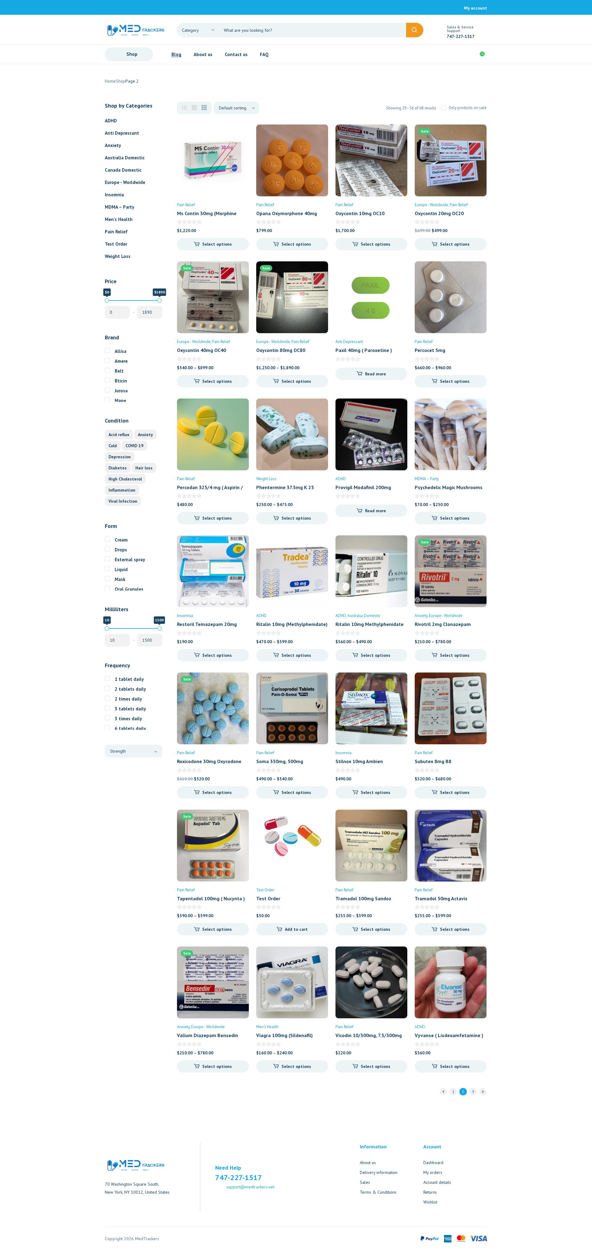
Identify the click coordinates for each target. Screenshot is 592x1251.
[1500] (159, 628)
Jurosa (121, 391)
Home (110, 81)
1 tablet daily (129, 679)
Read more (375, 374)
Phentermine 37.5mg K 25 (285, 487)
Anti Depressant (122, 133)
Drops (121, 550)
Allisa (120, 351)
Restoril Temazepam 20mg (207, 624)
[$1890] (159, 300)
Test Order (116, 244)
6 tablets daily (130, 728)
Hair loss (144, 468)
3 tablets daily (130, 709)
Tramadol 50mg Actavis (441, 898)
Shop (120, 81)
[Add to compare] (239, 147)
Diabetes (118, 468)
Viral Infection (123, 501)
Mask (120, 579)
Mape (120, 400)
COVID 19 (134, 445)
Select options (217, 244)
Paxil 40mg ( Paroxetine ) (363, 350)
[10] (107, 628)
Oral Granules (129, 589)
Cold (113, 445)
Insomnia (114, 195)
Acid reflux (119, 434)
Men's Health (119, 219)
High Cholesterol (125, 479)
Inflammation (122, 490)
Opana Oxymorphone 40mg (286, 213)
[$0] (107, 300)
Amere (121, 361)
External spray (130, 559)
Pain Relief (116, 232)
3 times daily (128, 719)
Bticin (121, 381)
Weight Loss (117, 256)
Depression (120, 457)
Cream (121, 540)
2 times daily (128, 699)
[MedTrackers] (135, 29)
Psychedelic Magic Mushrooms (449, 487)
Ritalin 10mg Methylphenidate (369, 624)
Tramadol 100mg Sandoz (363, 898)
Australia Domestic (125, 158)
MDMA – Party (119, 207)
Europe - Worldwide (125, 182)
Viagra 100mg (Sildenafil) (284, 1035)
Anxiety (113, 145)
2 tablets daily (130, 689)
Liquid (121, 569)
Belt (119, 371)
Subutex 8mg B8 (433, 761)
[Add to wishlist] (239, 134)
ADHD (111, 121)
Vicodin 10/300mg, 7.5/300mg (368, 1035)
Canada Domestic (123, 170)
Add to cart (296, 929)
